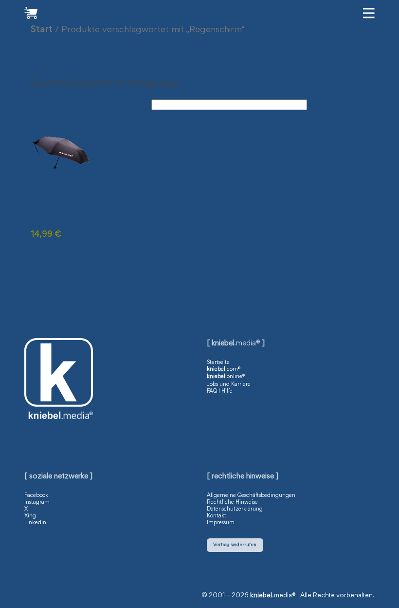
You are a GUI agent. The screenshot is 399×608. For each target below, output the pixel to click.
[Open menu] (369, 13)
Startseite (218, 362)
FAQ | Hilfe (220, 391)
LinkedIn (35, 522)
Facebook (36, 495)
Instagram (37, 502)
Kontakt (216, 515)
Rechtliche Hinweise (232, 502)
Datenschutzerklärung (235, 509)
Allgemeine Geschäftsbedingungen (251, 495)
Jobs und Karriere (229, 384)
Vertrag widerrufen (234, 545)
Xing (30, 515)
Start (42, 29)
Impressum (221, 522)
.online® (226, 376)
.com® (223, 369)
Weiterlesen (57, 251)
